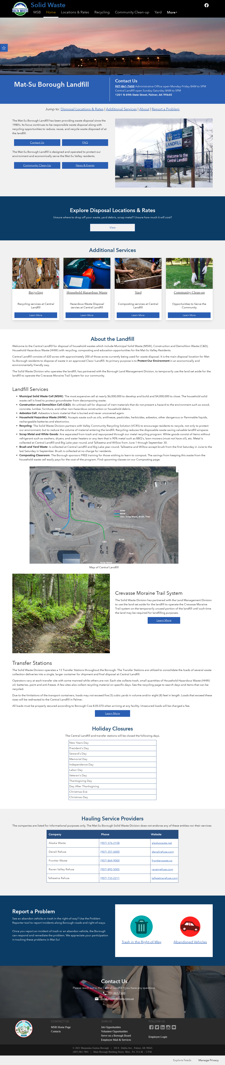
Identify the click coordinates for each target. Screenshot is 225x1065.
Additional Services (121, 109)
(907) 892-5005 (110, 869)
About (144, 109)
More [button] (171, 12)
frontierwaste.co (162, 860)
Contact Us (37, 142)
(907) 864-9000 (110, 860)
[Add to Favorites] (4, 48)
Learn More (164, 620)
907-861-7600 (124, 86)
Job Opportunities (111, 1027)
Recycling (102, 12)
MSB (37, 12)
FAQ (85, 142)
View (113, 227)
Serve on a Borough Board (116, 1035)
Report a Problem (166, 109)
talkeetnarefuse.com (165, 878)
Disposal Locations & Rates (82, 109)
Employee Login (158, 1036)
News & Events (85, 165)
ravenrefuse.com (162, 869)
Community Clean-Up (37, 165)
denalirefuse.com (163, 851)
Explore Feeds (182, 1060)
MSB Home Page (61, 1027)
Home (51, 12)
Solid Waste (48, 5)
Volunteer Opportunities (114, 1031)
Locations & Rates (75, 12)
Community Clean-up (132, 12)
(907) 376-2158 (110, 843)
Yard (158, 12)
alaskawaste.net (162, 843)
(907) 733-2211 (110, 878)
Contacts (56, 1031)
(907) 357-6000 (110, 851)
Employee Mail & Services (116, 1039)
